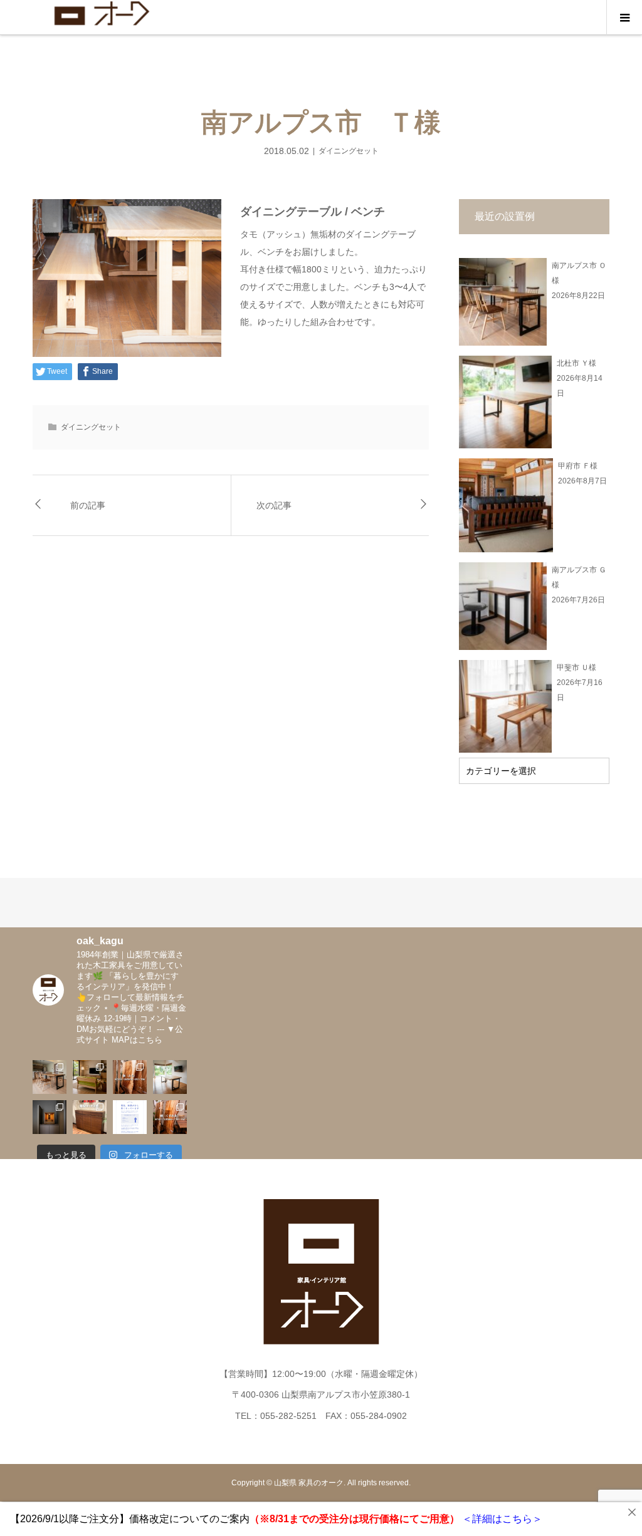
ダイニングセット (348, 151)
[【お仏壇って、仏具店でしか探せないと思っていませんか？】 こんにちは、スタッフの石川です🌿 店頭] (49, 1117)
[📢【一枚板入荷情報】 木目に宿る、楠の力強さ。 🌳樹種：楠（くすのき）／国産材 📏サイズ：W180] (170, 1117)
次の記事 (274, 505)
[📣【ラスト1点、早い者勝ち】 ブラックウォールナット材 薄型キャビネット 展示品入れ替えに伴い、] (90, 1117)
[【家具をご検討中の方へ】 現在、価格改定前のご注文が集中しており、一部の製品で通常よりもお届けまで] (130, 1117)
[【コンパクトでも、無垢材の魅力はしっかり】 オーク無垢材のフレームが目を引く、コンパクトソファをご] (90, 1077)
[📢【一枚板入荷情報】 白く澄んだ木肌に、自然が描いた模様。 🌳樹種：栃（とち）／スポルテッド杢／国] (130, 1077)
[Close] (632, 1512)
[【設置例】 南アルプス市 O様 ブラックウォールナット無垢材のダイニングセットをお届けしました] (49, 1077)
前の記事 (87, 505)
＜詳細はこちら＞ (501, 1518)
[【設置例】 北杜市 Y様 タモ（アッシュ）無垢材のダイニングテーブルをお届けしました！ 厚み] (170, 1077)
